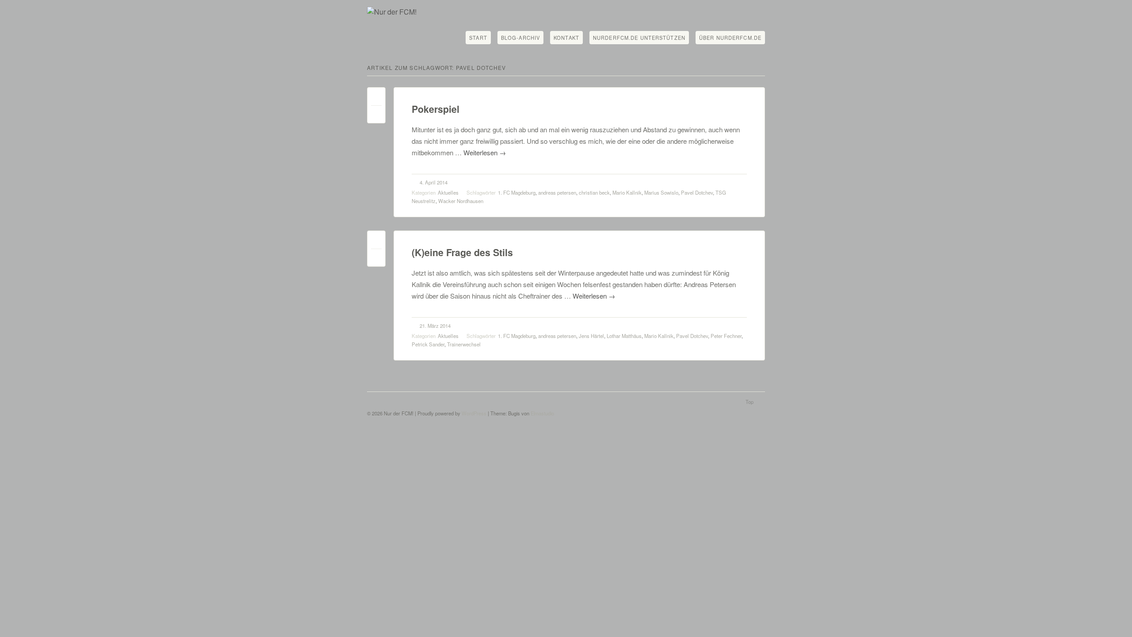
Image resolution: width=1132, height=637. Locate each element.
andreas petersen (557, 192)
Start (478, 37)
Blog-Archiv (520, 37)
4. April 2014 (433, 182)
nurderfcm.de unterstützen (639, 37)
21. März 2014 (435, 325)
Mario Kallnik (627, 192)
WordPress (474, 413)
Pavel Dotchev (697, 192)
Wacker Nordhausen (460, 200)
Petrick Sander (428, 344)
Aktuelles (448, 192)
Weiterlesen (484, 152)
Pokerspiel (435, 109)
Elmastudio (542, 413)
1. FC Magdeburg (516, 192)
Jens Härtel (591, 335)
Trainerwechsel (464, 344)
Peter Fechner (726, 335)
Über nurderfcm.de (730, 37)
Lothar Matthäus (624, 335)
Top (749, 401)
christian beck (594, 192)
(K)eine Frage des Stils (462, 252)
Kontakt (566, 37)
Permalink (376, 98)
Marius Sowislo (661, 192)
